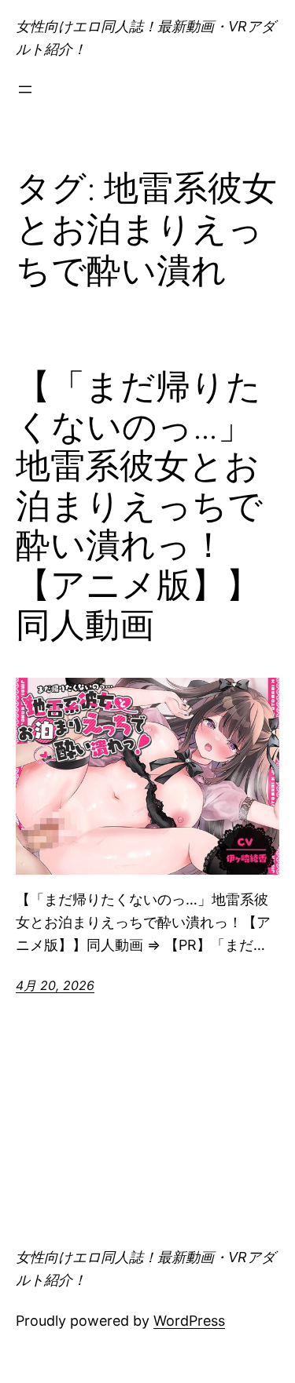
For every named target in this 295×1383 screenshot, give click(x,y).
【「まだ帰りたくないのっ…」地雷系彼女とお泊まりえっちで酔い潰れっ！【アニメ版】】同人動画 (139, 506)
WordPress (189, 1320)
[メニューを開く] (25, 89)
